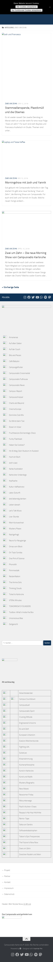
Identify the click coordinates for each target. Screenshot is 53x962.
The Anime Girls (15, 582)
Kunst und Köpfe (25, 777)
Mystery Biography (26, 783)
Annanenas (13, 337)
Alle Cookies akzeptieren (26, 7)
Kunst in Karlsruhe (26, 771)
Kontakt (7, 882)
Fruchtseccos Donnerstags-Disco (22, 433)
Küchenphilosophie (26, 765)
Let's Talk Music (15, 511)
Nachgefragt (14, 534)
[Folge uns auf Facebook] (28, 297)
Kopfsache (13, 481)
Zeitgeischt (13, 624)
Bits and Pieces (15, 355)
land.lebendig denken (17, 499)
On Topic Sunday (15, 552)
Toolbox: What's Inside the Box (21, 612)
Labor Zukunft (14, 493)
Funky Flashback (15, 439)
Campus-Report (15, 391)
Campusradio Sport (26, 711)
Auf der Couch (14, 349)
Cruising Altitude (25, 717)
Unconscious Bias (16, 618)
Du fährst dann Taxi (16, 421)
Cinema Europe (15, 409)
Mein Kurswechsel (16, 522)
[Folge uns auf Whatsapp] (41, 297)
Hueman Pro (37, 949)
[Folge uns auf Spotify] (45, 297)
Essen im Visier (15, 427)
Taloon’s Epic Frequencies (29, 836)
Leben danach (14, 505)
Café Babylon (14, 361)
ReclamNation (14, 576)
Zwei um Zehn (11, 104)
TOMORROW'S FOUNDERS (20, 606)
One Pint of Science (16, 558)
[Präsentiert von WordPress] (20, 948)
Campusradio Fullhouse (18, 379)
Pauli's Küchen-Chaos (27, 806)
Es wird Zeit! (24, 729)
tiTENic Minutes (15, 600)
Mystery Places (15, 528)
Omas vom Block (15, 546)
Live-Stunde (14, 516)
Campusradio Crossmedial (19, 373)
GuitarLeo (23, 753)
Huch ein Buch (14, 457)
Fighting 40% (24, 747)
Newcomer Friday (26, 795)
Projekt (7, 870)
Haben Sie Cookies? (17, 445)
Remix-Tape (24, 818)
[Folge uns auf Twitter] (33, 297)
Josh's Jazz (13, 463)
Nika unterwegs (25, 800)
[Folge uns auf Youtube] (37, 297)
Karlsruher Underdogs (18, 475)
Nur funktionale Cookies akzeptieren (26, 10)
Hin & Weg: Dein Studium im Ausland (23, 451)
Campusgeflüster (16, 367)
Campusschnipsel (16, 397)
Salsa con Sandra (25, 824)
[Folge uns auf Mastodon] (49, 297)
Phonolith (13, 564)
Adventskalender (26, 693)
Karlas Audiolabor (16, 469)
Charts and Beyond (16, 403)
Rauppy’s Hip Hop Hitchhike (30, 812)
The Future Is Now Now (28, 842)
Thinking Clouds (15, 588)
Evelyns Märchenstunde (28, 741)
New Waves (24, 789)
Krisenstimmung (26, 759)
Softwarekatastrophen (28, 830)
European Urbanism (27, 735)
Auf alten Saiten (15, 343)
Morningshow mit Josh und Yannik (25, 182)
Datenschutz (9, 894)
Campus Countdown (27, 699)
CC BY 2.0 (27, 904)
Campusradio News (17, 385)
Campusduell (24, 705)
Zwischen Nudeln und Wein (30, 854)
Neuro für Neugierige (17, 540)
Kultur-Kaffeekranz (16, 487)
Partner (7, 876)
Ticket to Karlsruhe (16, 594)
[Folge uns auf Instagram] (24, 297)
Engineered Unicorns (27, 723)
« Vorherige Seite (10, 287)
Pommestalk (14, 570)
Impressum (9, 888)
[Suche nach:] (22, 642)
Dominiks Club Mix (16, 415)
